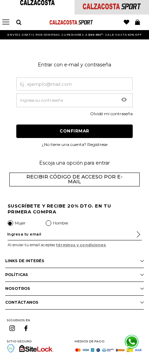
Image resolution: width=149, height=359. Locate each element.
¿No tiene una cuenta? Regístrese (74, 144)
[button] (124, 100)
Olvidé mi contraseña (111, 113)
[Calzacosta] (37, 3)
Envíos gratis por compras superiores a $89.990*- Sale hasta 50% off (74, 34)
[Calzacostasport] (112, 7)
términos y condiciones (81, 245)
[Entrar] (74, 131)
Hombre (60, 223)
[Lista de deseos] (126, 22)
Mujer (20, 223)
